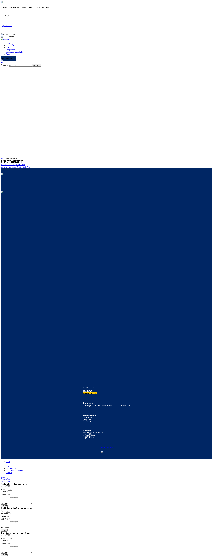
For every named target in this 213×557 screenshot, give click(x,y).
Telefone (4, 489)
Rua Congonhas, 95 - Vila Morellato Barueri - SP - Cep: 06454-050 (106, 406)
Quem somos (87, 418)
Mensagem (5, 503)
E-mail (4, 492)
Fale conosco (87, 419)
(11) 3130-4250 (6, 26)
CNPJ (3, 494)
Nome (3, 487)
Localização (87, 421)
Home (3, 158)
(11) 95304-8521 (89, 438)
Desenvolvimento (106, 447)
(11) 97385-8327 (89, 436)
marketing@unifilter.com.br (93, 433)
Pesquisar (4, 65)
